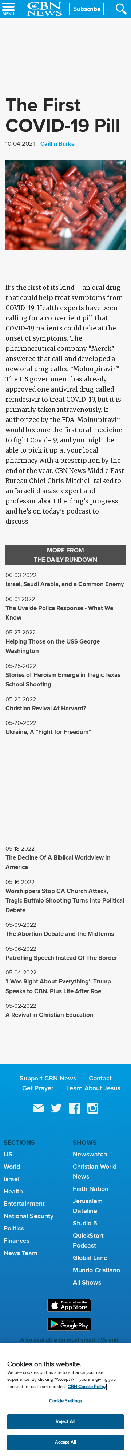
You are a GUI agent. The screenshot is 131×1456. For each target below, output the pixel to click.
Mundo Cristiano (96, 1270)
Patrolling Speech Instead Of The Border (61, 957)
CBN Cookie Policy (87, 1386)
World (12, 1166)
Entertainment (24, 1203)
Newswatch (90, 1154)
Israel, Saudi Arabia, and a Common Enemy (64, 584)
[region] (65, 1399)
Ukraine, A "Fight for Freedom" (48, 732)
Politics (14, 1228)
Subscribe (86, 8)
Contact (100, 1078)
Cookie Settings (65, 1401)
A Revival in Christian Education (49, 1014)
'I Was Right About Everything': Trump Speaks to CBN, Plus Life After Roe (58, 986)
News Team (20, 1253)
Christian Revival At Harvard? (45, 708)
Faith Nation (90, 1188)
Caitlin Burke (57, 143)
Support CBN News (48, 1078)
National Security (28, 1216)
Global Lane (90, 1257)
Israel (11, 1179)
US (8, 1154)
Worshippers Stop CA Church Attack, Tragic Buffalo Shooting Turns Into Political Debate (64, 901)
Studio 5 (85, 1223)
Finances (16, 1240)
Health (13, 1191)
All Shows (87, 1282)
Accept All (65, 1442)
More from (65, 555)
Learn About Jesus (93, 1088)
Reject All (65, 1421)
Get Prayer (37, 1088)
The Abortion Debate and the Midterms (59, 933)
